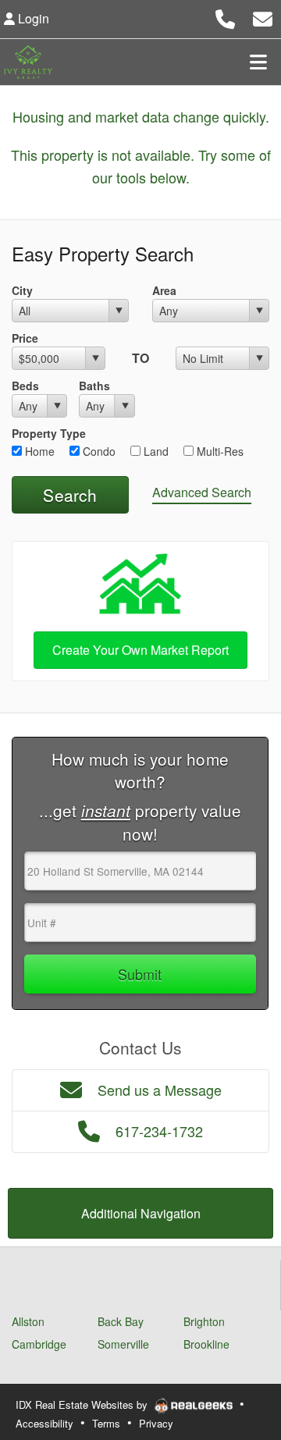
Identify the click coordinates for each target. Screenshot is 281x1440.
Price (25, 338)
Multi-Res (219, 451)
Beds (25, 385)
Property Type (49, 433)
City (22, 290)
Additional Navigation (141, 1213)
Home (38, 451)
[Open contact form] (262, 17)
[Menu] (258, 61)
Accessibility (44, 1423)
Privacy (156, 1423)
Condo (98, 451)
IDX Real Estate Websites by (83, 1404)
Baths (94, 385)
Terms (106, 1423)
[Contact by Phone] (225, 17)
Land (154, 451)
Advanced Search (201, 492)
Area (164, 290)
